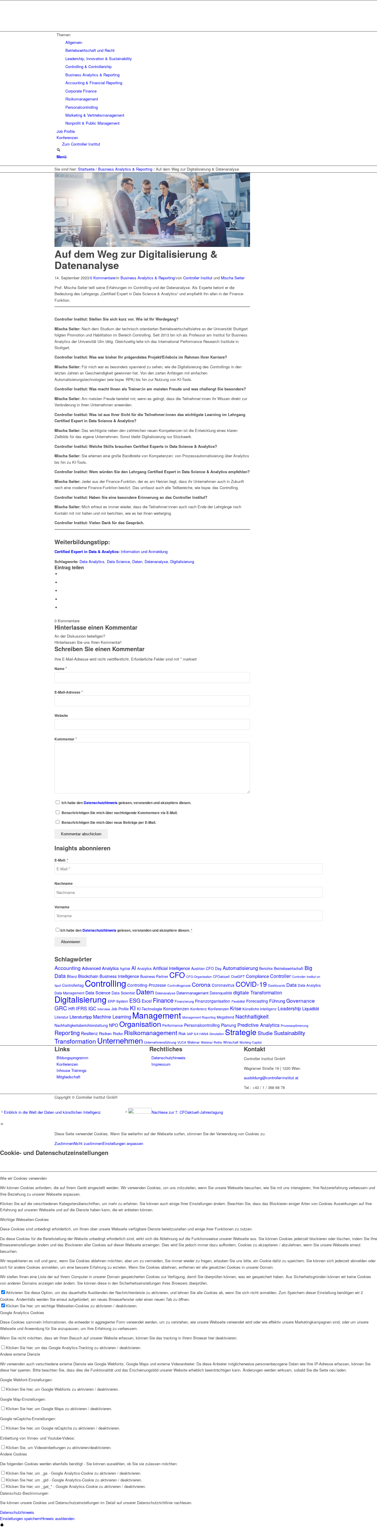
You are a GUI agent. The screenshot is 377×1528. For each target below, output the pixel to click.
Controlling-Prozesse (146, 985)
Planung (228, 1025)
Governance (300, 1000)
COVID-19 (251, 984)
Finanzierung (184, 1001)
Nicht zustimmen (88, 1143)
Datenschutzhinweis (101, 802)
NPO (113, 1025)
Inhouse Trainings (72, 1070)
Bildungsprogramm (72, 1057)
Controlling (105, 983)
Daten (137, 561)
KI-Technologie (149, 1008)
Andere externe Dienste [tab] (20, 1354)
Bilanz (72, 976)
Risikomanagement (150, 1032)
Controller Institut (197, 277)
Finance (163, 1000)
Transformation (75, 1041)
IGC (92, 1008)
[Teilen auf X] (61, 582)
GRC (60, 1008)
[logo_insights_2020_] (98, 28)
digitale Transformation (257, 992)
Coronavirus (223, 985)
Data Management (69, 992)
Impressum (161, 1064)
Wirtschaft (230, 1042)
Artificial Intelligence (171, 968)
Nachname (63, 883)
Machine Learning (112, 1016)
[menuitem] (190, 79)
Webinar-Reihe (211, 1042)
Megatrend (225, 1016)
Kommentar (65, 739)
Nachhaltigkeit (252, 1016)
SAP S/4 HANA (197, 1034)
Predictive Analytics (258, 1024)
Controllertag (73, 985)
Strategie (241, 1031)
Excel (147, 1001)
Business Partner (154, 976)
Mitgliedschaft (68, 1077)
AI (133, 967)
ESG (134, 1000)
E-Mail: (61, 860)
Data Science (118, 561)
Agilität (125, 968)
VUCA (181, 1042)
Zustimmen (64, 1143)
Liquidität (310, 1008)
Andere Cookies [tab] (13, 1454)
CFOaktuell (221, 976)
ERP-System (118, 1001)
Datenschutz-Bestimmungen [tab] (24, 1493)
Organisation (140, 1024)
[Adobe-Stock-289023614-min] (152, 245)
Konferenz (198, 1008)
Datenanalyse (156, 561)
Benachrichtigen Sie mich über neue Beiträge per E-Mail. (109, 822)
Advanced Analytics (100, 968)
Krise (235, 1008)
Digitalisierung (182, 561)
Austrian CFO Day (206, 968)
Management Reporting (199, 1017)
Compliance (257, 976)
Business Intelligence (119, 976)
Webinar (193, 1042)
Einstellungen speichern (20, 1518)
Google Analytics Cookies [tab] (22, 1312)
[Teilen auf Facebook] (61, 574)
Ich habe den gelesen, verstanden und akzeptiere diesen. (126, 802)
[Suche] (58, 150)
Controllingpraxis (179, 985)
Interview (103, 1009)
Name (60, 668)
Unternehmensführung (160, 1042)
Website (61, 715)
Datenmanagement (192, 993)
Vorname (62, 907)
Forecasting (257, 1001)
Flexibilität (238, 1001)
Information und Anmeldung (111, 551)
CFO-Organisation (199, 976)
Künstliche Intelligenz (259, 1008)
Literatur (61, 1017)
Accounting (67, 967)
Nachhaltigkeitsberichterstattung (81, 1025)
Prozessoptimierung (294, 1025)
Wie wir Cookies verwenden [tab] (23, 1178)
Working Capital (250, 1042)
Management (156, 1015)
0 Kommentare (102, 277)
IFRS (81, 1008)
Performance (172, 1025)
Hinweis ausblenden (58, 1518)
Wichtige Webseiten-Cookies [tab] (24, 1219)
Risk (182, 1033)
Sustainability (289, 1033)
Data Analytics (92, 561)
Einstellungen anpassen (122, 1143)
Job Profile (120, 1008)
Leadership (289, 1008)
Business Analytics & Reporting (147, 277)
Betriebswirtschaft (288, 968)
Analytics (144, 968)
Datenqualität (221, 993)
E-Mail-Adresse (68, 692)
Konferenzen (218, 1008)
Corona (201, 984)
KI (133, 1008)
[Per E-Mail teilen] (61, 607)
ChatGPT (238, 976)
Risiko (118, 1033)
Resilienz (89, 1033)
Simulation (216, 1034)
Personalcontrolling (202, 1025)
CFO (177, 974)
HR (71, 1008)
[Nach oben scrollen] (2, 1124)
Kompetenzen (176, 1008)
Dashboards (276, 985)
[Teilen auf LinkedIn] (61, 599)
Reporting (67, 1033)
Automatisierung (240, 967)
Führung (277, 1001)
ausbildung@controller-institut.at (271, 1077)
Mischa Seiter (232, 277)
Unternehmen (120, 1040)
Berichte (266, 968)
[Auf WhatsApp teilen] (61, 590)
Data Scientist (123, 993)
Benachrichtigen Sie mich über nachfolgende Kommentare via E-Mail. (120, 812)
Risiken (105, 1033)
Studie (265, 1033)
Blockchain (88, 976)
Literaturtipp (81, 1017)
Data (291, 984)
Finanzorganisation (212, 1001)
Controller (280, 976)
